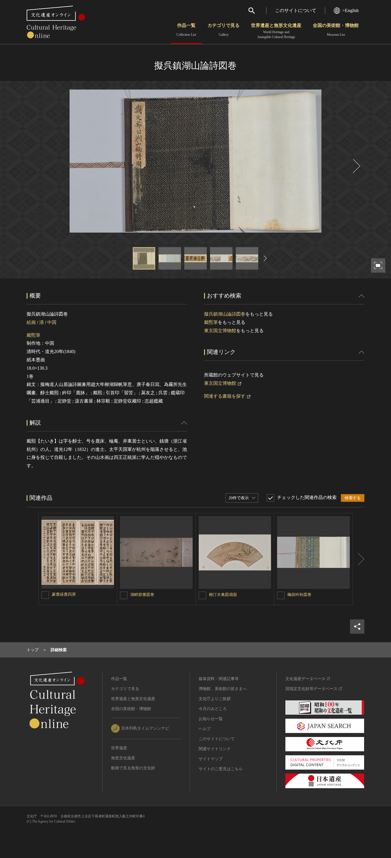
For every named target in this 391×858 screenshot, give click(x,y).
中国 (51, 322)
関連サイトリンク (215, 749)
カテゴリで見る (224, 30)
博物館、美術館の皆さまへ (223, 689)
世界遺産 (119, 748)
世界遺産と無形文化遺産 (276, 31)
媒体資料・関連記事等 (219, 679)
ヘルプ (205, 729)
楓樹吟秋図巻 (299, 595)
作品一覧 (186, 30)
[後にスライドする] (355, 166)
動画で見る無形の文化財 (133, 768)
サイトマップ (211, 759)
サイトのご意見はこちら (221, 769)
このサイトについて (295, 10)
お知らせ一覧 (211, 719)
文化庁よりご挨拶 (215, 699)
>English (350, 10)
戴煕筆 (33, 335)
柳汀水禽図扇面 (223, 595)
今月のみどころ (213, 709)
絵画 (31, 322)
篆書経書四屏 (64, 594)
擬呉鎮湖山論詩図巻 (224, 314)
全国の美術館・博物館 (336, 30)
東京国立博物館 (220, 330)
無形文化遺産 (123, 758)
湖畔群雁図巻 (142, 595)
